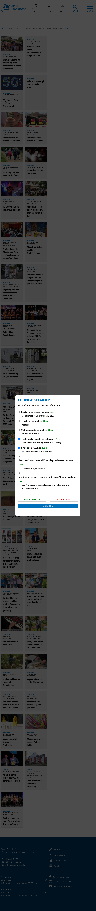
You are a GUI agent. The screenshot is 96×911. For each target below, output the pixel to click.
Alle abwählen (64, 499)
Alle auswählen (32, 499)
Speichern (48, 506)
